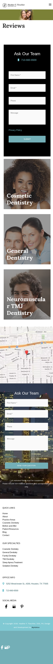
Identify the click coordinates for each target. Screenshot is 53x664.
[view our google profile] (14, 606)
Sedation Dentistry (10, 566)
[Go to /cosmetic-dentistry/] (27, 184)
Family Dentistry (9, 556)
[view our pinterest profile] (22, 606)
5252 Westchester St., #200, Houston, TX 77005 (27, 584)
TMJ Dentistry (8, 559)
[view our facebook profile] (6, 606)
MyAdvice (35, 627)
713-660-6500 (28, 60)
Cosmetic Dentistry (10, 549)
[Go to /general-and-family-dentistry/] (27, 239)
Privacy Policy (15, 130)
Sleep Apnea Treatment (12, 562)
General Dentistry (9, 552)
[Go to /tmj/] (27, 294)
